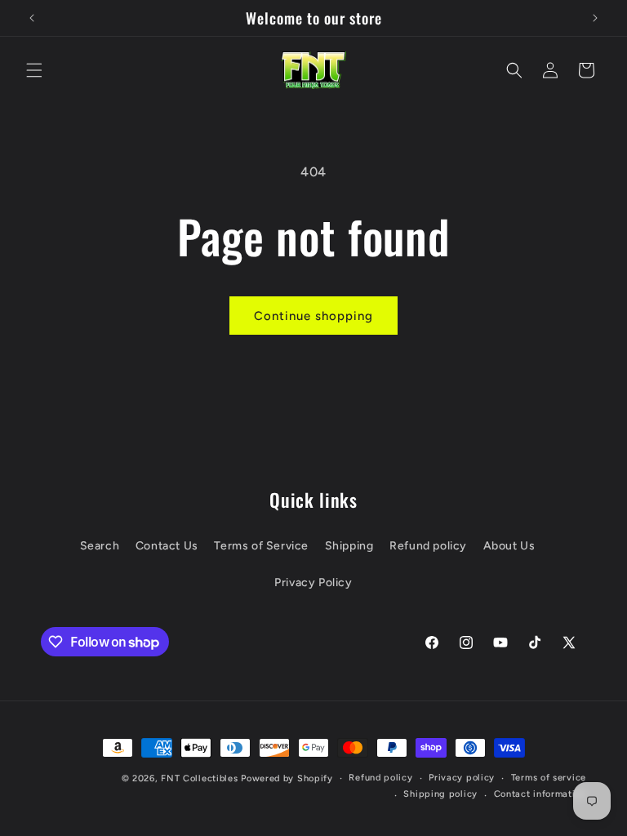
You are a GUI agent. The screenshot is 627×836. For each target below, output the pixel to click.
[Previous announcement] (32, 18)
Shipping (349, 546)
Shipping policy (440, 794)
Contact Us (167, 546)
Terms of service (548, 777)
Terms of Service (261, 546)
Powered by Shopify (287, 778)
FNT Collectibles (199, 778)
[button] (34, 70)
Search (100, 546)
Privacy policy (462, 777)
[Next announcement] (595, 18)
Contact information (540, 794)
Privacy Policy (313, 582)
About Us (509, 546)
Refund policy (428, 546)
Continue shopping (313, 316)
